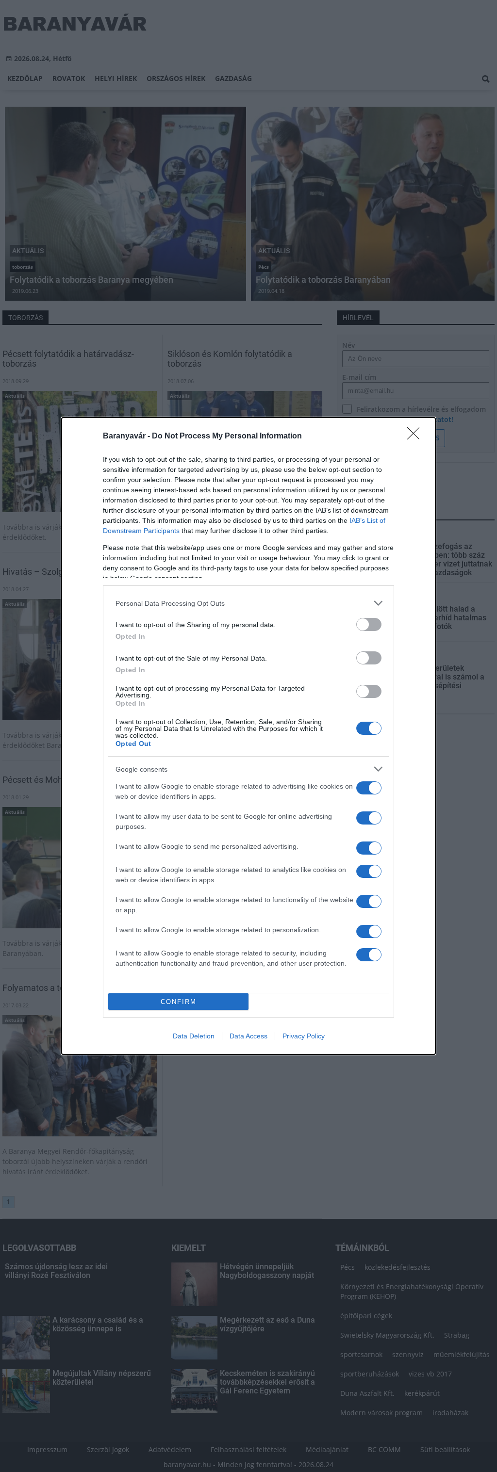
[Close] (416, 436)
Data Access (248, 1036)
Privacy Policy (303, 1036)
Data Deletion (194, 1036)
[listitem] (248, 603)
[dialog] (248, 736)
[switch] (368, 624)
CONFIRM (179, 1001)
